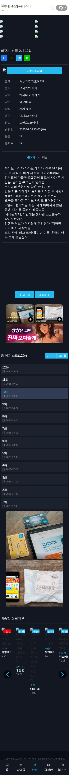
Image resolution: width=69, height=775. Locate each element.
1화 (10, 503)
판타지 (62, 653)
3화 (10, 479)
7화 (10, 430)
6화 (10, 442)
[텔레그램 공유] (19, 58)
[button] (63, 674)
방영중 (20, 769)
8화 (10, 418)
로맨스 (33, 685)
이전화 (26, 294)
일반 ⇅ (62, 356)
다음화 (43, 294)
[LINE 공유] (27, 58)
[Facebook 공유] (4, 58)
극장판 (48, 769)
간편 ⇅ (50, 356)
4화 (10, 467)
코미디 (5, 648)
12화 (10, 369)
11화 (10, 381)
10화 (10, 393)
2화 (10, 491)
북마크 (62, 769)
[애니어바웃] (17, 6)
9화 (10, 406)
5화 (10, 455)
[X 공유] (11, 58)
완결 (34, 769)
